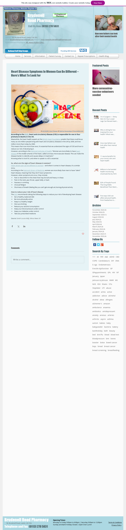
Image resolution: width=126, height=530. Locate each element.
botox (102, 342)
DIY (112, 261)
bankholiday (97, 331)
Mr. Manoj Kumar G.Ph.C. (35, 42)
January (95, 276)
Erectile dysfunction (100, 268)
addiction (96, 296)
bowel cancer (111, 342)
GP (111, 268)
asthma (110, 319)
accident (95, 292)
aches (103, 292)
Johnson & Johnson (100, 280)
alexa (102, 299)
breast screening (99, 350)
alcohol (95, 299)
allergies (109, 299)
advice (104, 296)
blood (107, 334)
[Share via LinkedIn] (24, 226)
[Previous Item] (99, 23)
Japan (102, 276)
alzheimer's (97, 303)
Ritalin (104, 284)
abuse (108, 288)
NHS (94, 284)
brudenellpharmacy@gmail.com (21, 39)
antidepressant (108, 311)
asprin (103, 319)
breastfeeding (113, 350)
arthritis (95, 319)
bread (100, 346)
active (109, 292)
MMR (111, 280)
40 (98, 257)
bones (113, 338)
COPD (94, 261)
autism (95, 323)
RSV (99, 284)
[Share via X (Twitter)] (18, 226)
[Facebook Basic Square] (94, 244)
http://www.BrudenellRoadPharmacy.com (56, 39)
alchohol (111, 296)
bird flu (100, 334)
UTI (103, 288)
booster (95, 342)
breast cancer (109, 346)
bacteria (107, 327)
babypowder (97, 327)
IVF (117, 272)
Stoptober (96, 288)
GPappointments (99, 272)
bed (94, 334)
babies (102, 323)
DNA (117, 261)
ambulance (97, 307)
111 (93, 257)
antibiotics (96, 311)
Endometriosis (104, 265)
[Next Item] (118, 23)
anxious (103, 315)
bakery (115, 327)
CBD (117, 257)
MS (116, 280)
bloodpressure (98, 338)
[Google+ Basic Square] (102, 244)
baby (109, 323)
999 (101, 257)
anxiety (95, 315)
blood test (115, 334)
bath (106, 331)
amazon (106, 303)
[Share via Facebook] (12, 226)
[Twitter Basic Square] (98, 244)
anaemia (106, 307)
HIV (113, 272)
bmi (107, 338)
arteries (111, 315)
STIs (110, 284)
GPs (109, 272)
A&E (106, 257)
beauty (112, 331)
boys (94, 346)
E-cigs (94, 265)
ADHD (112, 257)
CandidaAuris (104, 261)
